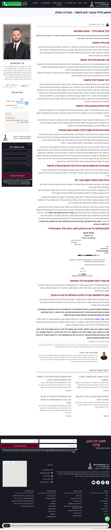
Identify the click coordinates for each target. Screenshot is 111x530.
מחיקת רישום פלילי (77, 516)
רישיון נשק (53, 514)
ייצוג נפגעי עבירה (51, 496)
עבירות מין (79, 496)
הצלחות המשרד (57, 3)
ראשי (85, 3)
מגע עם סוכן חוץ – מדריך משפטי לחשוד (23, 496)
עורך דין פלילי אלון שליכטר (96, 24)
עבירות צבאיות (52, 509)
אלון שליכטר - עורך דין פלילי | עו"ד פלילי (14, 102)
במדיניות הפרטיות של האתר (52, 451)
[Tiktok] (98, 482)
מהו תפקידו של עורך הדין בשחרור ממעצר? (22, 501)
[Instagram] (103, 482)
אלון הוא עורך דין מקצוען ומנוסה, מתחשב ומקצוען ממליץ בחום (17, 121)
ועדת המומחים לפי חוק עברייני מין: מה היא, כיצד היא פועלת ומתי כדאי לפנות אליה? (55, 399)
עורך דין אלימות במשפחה (75, 510)
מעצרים (53, 501)
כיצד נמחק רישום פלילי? (27, 506)
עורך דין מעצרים (77, 501)
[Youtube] (93, 482)
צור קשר (59, 5)
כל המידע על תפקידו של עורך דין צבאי (23, 503)
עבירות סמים (52, 506)
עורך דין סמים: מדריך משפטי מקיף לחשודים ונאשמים (73, 507)
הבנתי (7, 525)
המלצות (35, 3)
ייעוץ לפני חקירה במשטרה (75, 503)
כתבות (106, 506)
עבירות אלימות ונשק (76, 498)
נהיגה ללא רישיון (77, 513)
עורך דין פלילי (104, 147)
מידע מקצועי (104, 509)
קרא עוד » (105, 390)
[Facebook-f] (107, 482)
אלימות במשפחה (51, 516)
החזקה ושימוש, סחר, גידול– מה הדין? (24, 498)
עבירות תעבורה (51, 511)
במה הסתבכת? (71, 3)
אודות (80, 3)
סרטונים (106, 503)
